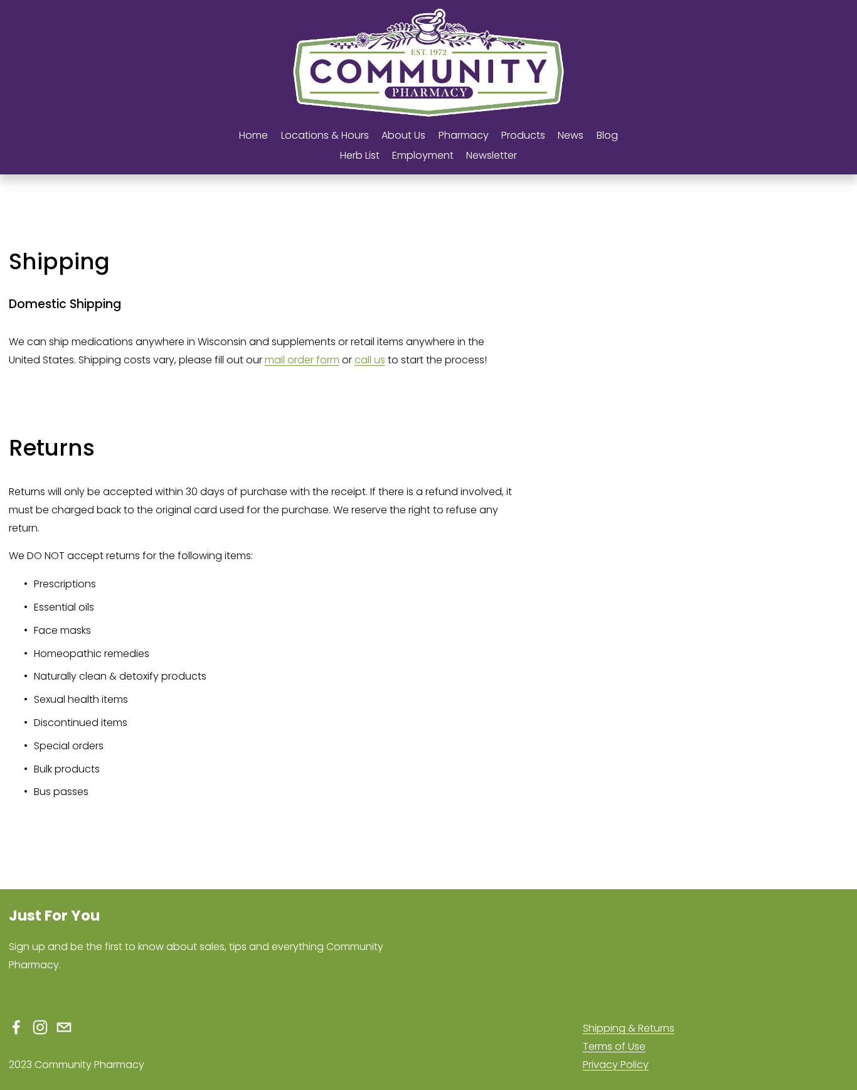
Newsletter (491, 155)
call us (369, 360)
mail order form (302, 360)
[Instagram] (40, 1027)
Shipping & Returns (628, 1028)
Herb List (360, 155)
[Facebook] (16, 1027)
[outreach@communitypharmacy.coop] (64, 1027)
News (570, 135)
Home (253, 135)
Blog (607, 135)
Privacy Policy (616, 1064)
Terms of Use (614, 1046)
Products (523, 135)
